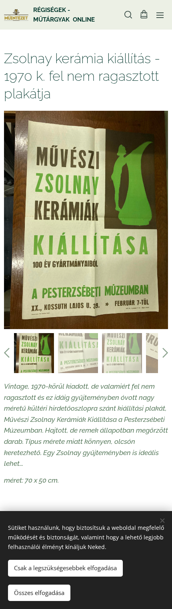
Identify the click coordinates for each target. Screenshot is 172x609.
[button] (128, 15)
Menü (160, 15)
